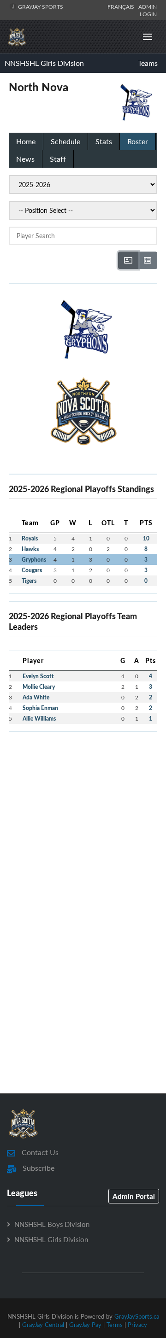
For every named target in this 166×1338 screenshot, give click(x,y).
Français (122, 6)
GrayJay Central (43, 1324)
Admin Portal (134, 1196)
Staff (58, 159)
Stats (103, 141)
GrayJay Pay (85, 1324)
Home (26, 141)
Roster (137, 141)
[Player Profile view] (128, 260)
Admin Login (147, 10)
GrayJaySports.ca (136, 1316)
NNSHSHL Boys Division (51, 1224)
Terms (115, 1324)
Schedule (65, 141)
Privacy (137, 1324)
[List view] (147, 260)
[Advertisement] (83, 822)
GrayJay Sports (40, 6)
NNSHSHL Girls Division (44, 63)
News (25, 159)
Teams (148, 63)
